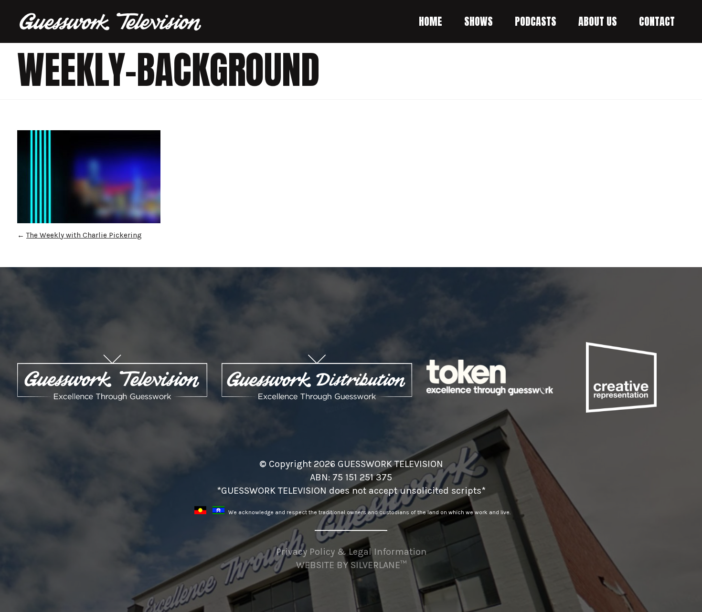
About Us (597, 21)
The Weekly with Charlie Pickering (84, 235)
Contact (657, 21)
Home (430, 21)
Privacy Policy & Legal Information (351, 551)
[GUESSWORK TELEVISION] (111, 22)
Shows (478, 21)
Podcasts (535, 21)
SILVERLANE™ (378, 565)
